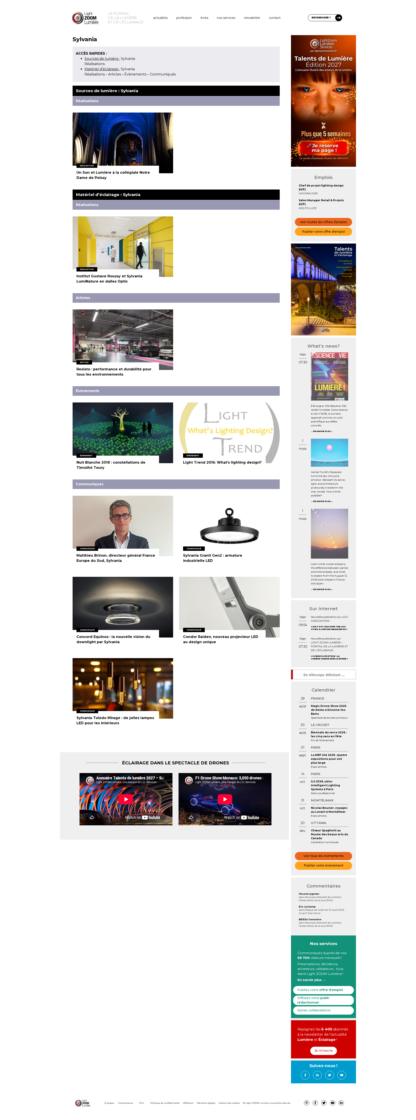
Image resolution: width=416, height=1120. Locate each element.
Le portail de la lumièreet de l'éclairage (126, 17)
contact (275, 18)
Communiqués (163, 74)
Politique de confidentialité (165, 1103)
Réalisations (94, 64)
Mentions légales (206, 1103)
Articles (114, 74)
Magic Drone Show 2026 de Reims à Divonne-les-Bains (328, 709)
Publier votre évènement (323, 865)
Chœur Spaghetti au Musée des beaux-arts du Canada (329, 834)
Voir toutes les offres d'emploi (323, 222)
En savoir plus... (323, 431)
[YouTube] (341, 1075)
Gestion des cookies (229, 1103)
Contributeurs (125, 1103)
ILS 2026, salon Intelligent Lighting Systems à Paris (325, 785)
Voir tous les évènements (324, 856)
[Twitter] (329, 1075)
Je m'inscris (323, 1051)
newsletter (252, 18)
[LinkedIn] (317, 1075)
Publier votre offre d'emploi (323, 232)
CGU (141, 1103)
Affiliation (188, 1103)
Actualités (160, 18)
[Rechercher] (338, 17)
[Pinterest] (306, 1102)
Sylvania (109, 59)
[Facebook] (305, 1075)
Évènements (135, 74)
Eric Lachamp (307, 906)
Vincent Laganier (309, 894)
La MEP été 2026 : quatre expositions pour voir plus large (329, 758)
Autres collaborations (314, 1010)
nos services (226, 18)
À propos (109, 1103)
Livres (204, 18)
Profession (184, 18)
